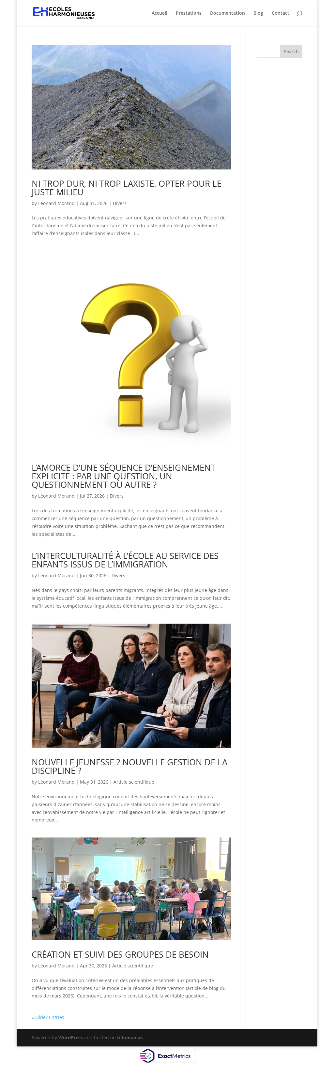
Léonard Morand (56, 203)
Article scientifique (134, 782)
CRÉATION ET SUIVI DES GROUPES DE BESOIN (120, 954)
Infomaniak (130, 1037)
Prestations (189, 13)
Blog (258, 13)
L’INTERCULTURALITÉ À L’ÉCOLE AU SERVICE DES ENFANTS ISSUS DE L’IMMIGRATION (125, 560)
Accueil (159, 13)
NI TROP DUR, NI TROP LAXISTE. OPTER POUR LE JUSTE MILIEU (126, 188)
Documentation (227, 13)
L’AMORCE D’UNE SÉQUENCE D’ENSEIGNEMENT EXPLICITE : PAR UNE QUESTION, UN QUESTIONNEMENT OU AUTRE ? (123, 476)
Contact (280, 13)
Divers (120, 203)
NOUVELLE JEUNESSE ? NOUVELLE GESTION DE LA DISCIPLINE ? (129, 766)
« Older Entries (48, 1017)
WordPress (70, 1037)
